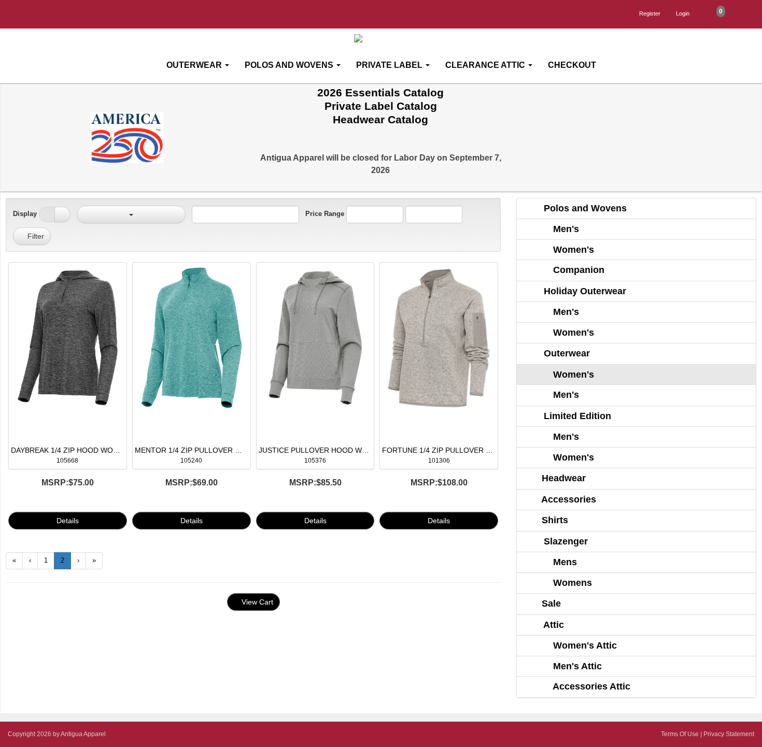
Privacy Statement (728, 734)
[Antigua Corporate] (385, 38)
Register (649, 13)
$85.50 (315, 482)
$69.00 (191, 482)
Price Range (324, 214)
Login (682, 13)
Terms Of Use (680, 734)
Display (25, 214)
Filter (34, 236)
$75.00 (67, 482)
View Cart (256, 602)
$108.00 (439, 482)
